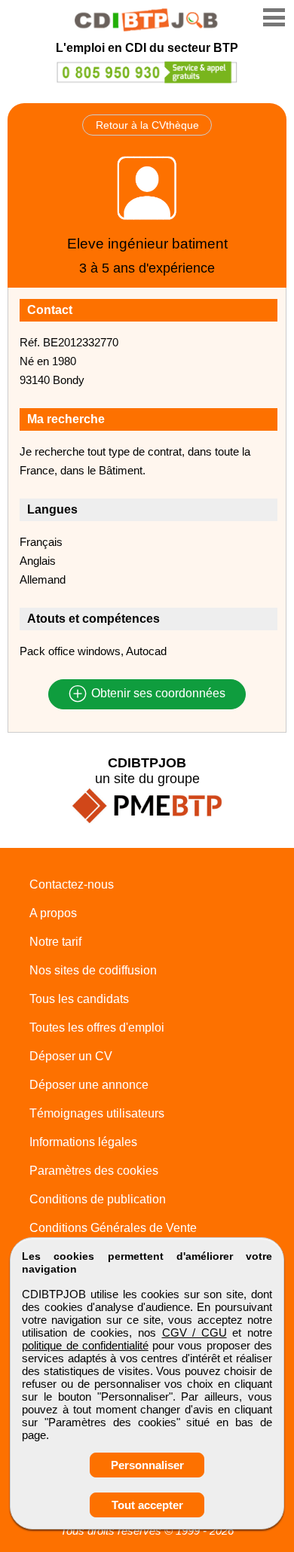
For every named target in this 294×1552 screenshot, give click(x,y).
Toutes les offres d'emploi (96, 1027)
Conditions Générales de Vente (113, 1227)
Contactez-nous (71, 884)
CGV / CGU (194, 1332)
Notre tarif (55, 941)
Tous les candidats (79, 998)
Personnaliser (147, 1465)
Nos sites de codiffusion (93, 970)
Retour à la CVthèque (147, 125)
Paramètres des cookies (93, 1170)
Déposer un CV (70, 1056)
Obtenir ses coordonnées (156, 694)
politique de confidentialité (85, 1345)
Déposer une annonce (89, 1084)
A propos (53, 913)
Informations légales (83, 1142)
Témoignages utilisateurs (96, 1113)
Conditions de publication (97, 1199)
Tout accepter (147, 1505)
